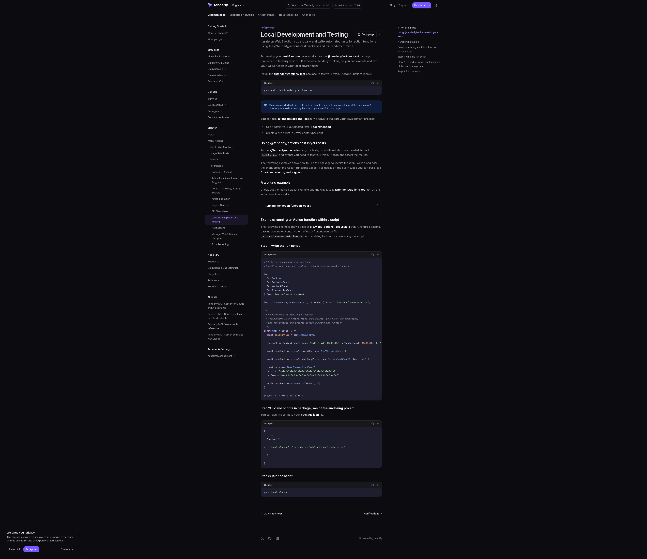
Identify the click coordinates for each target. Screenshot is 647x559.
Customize (67, 549)
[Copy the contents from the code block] (372, 83)
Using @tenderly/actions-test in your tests (418, 34)
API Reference (266, 14)
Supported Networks (242, 14)
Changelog (308, 14)
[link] (321, 206)
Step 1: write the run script (412, 56)
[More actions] (379, 34)
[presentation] (321, 329)
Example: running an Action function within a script (417, 49)
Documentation (217, 14)
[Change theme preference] (436, 5)
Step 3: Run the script (409, 71)
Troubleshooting (288, 14)
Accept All (31, 549)
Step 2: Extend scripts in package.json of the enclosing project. (419, 64)
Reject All (14, 549)
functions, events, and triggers (281, 172)
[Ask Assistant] (378, 83)
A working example (408, 41)
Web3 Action (291, 56)
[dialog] (41, 541)
